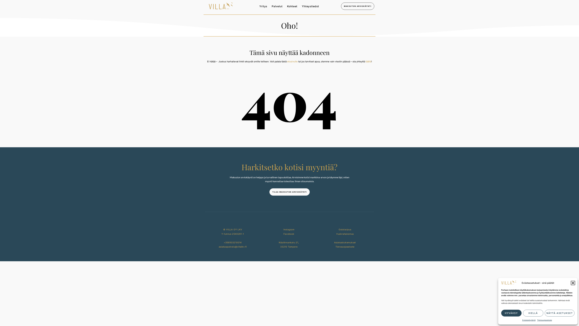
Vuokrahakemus (345, 234)
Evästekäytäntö (529, 320)
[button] (572, 282)
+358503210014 (233, 242)
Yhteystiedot (310, 6)
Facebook (288, 234)
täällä (368, 61)
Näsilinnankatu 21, (289, 242)
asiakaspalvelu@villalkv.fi (233, 246)
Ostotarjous (345, 229)
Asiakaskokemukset (345, 242)
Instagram (288, 229)
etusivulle (292, 61)
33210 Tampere (288, 246)
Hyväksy (511, 313)
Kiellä (533, 313)
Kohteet (292, 6)
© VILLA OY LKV (232, 229)
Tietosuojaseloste (544, 320)
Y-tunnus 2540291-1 (232, 234)
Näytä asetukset (559, 313)
